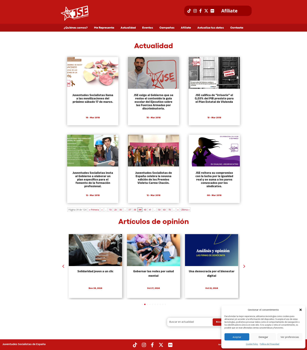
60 (164, 209)
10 (110, 209)
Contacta (236, 28)
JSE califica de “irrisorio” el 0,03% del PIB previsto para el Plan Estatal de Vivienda (214, 98)
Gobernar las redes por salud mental (153, 273)
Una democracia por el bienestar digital (211, 273)
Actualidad (128, 28)
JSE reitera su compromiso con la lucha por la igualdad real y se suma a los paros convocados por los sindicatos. (214, 180)
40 (145, 209)
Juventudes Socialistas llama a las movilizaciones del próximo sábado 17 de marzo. (92, 98)
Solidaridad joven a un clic (95, 271)
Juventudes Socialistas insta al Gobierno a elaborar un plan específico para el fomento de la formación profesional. (92, 180)
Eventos (147, 28)
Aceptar (237, 337)
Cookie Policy (252, 344)
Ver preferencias (290, 337)
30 (120, 209)
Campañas (166, 28)
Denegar (263, 337)
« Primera (94, 209)
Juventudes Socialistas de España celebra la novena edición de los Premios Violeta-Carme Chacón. (153, 178)
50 (159, 209)
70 (169, 209)
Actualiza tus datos (210, 28)
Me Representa (104, 28)
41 (150, 209)
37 (129, 209)
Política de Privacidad (269, 344)
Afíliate (229, 11)
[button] (300, 309)
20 (115, 209)
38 (135, 209)
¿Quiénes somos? (76, 28)
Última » (185, 209)
